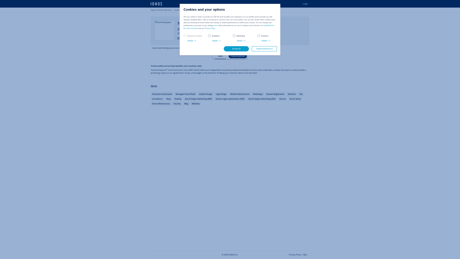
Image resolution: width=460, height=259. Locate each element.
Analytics (216, 36)
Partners (264, 36)
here (215, 25)
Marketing (240, 36)
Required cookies (194, 36)
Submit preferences (264, 49)
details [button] (190, 41)
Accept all (236, 49)
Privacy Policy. (210, 28)
